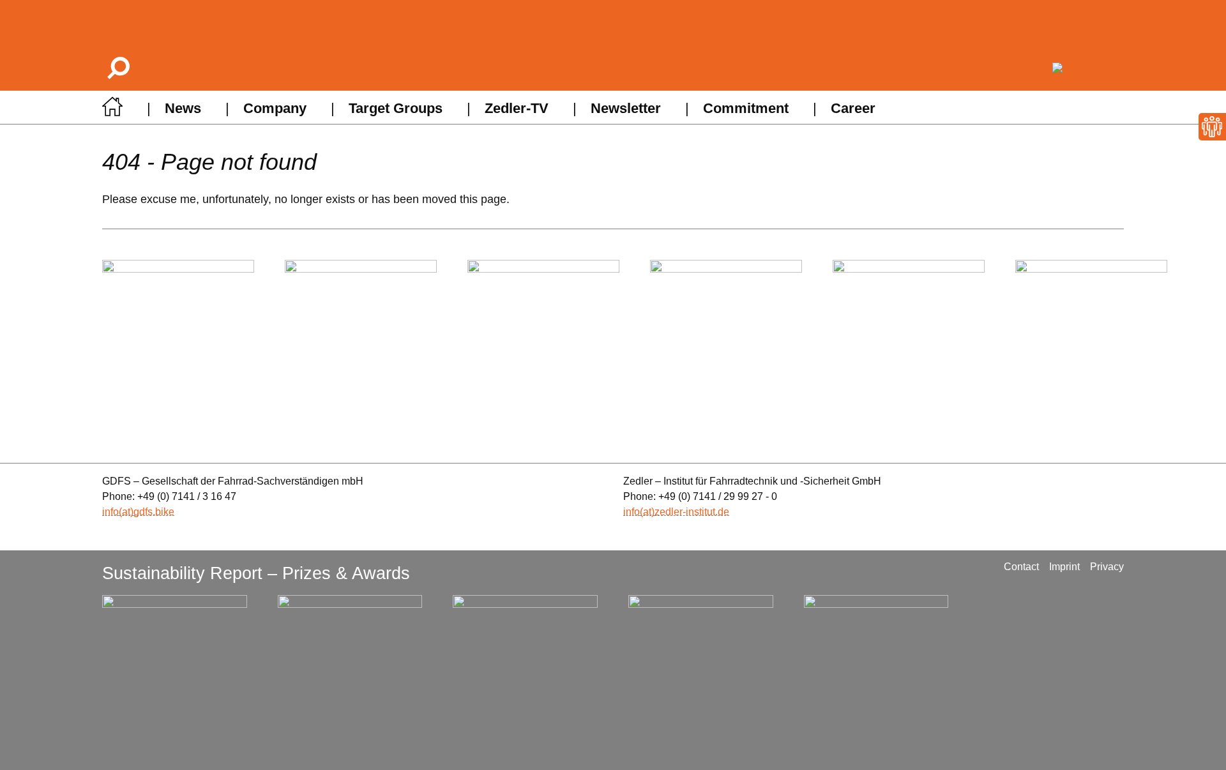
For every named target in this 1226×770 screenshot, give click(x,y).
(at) (126, 511)
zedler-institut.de (692, 511)
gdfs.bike (153, 511)
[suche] (117, 67)
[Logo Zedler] (1088, 68)
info (110, 511)
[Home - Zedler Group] (112, 110)
